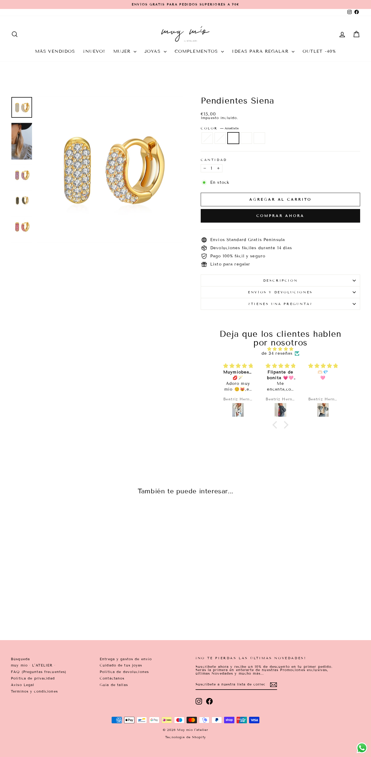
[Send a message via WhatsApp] (362, 748)
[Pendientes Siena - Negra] (59, 607)
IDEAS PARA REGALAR (261, 51)
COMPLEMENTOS (197, 51)
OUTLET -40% (319, 51)
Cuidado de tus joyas (121, 665)
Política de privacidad (33, 678)
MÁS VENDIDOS (55, 51)
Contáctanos (112, 678)
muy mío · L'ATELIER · (33, 665)
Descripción (280, 280)
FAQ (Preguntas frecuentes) (38, 672)
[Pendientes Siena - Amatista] (52, 607)
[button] (276, 425)
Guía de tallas (114, 685)
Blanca (220, 138)
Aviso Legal (22, 685)
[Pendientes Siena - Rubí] (37, 607)
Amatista (233, 138)
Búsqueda (20, 659)
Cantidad (214, 159)
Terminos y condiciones (34, 691)
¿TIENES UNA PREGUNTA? (280, 304)
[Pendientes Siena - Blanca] (45, 607)
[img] (280, 349)
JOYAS (153, 51)
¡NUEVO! (94, 51)
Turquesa (259, 138)
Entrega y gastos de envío (126, 659)
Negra (246, 138)
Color (219, 128)
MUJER (122, 51)
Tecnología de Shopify (185, 737)
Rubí (207, 138)
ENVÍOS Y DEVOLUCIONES (280, 292)
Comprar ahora (280, 216)
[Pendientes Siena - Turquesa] (67, 607)
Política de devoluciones (124, 672)
